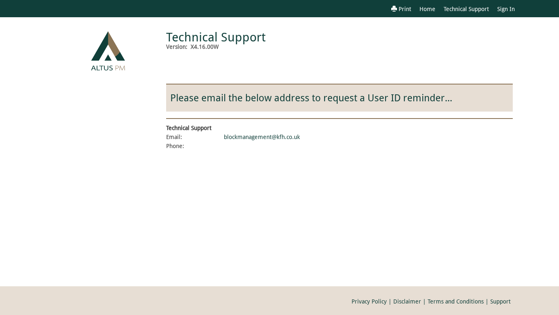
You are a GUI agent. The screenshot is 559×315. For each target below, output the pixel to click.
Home (427, 9)
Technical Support (466, 9)
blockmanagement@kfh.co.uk (262, 137)
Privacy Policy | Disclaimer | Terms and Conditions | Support (431, 301)
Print (404, 9)
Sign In (506, 9)
